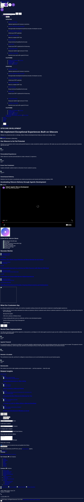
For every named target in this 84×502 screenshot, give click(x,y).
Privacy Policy (25, 448)
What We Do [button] (6, 15)
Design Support (12, 39)
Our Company (12, 456)
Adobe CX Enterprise (13, 60)
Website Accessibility (13, 53)
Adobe (4, 475)
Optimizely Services (9, 478)
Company (15, 426)
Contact (5, 466)
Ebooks (4, 374)
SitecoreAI (7, 483)
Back (2, 7)
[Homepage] (4, 451)
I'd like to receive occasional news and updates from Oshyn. (16, 445)
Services (21, 60)
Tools (4, 119)
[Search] (4, 5)
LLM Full (38, 499)
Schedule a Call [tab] (7, 417)
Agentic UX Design (12, 22)
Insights (5, 118)
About (4, 121)
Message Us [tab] (6, 418)
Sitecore (10, 63)
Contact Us (8, 116)
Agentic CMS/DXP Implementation (16, 26)
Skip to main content (5, 1)
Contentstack (11, 61)
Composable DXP (7, 471)
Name (14, 420)
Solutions (5, 460)
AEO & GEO (11, 44)
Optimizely (10, 62)
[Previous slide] (2, 325)
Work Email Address (17, 431)
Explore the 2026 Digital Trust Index (14, 115)
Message (15, 440)
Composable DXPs (12, 48)
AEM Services (8, 476)
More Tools (25, 115)
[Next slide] (5, 325)
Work (4, 117)
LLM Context (33, 499)
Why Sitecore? (8, 482)
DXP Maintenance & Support (15, 30)
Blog (2, 374)
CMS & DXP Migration (13, 35)
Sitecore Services (9, 481)
